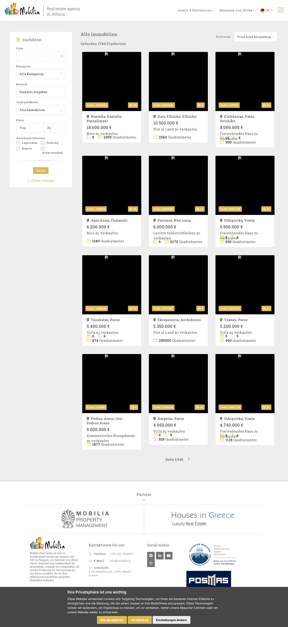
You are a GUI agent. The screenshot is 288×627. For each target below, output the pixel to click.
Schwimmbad (52, 153)
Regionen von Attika (235, 10)
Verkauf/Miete (27, 102)
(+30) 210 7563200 (121, 554)
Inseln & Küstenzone (194, 10)
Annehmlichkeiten (30, 138)
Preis (20, 120)
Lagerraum (30, 143)
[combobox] (39, 74)
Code (19, 48)
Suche (40, 170)
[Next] (189, 459)
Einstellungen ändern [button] (171, 620)
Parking (52, 143)
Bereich (22, 84)
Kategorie (23, 66)
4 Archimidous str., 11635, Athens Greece (110, 573)
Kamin (27, 148)
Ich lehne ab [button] (139, 620)
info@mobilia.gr (120, 561)
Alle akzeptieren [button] (112, 620)
